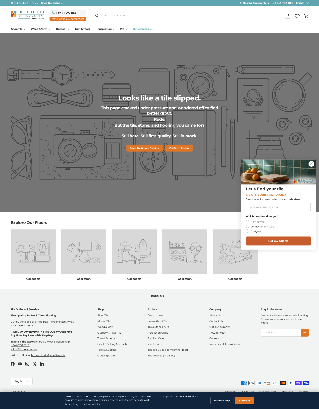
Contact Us (216, 321)
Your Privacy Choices (267, 391)
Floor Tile (102, 315)
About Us (215, 315)
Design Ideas (155, 315)
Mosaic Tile (103, 321)
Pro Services (155, 344)
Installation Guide (158, 332)
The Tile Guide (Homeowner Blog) (168, 349)
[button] (306, 16)
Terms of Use (303, 391)
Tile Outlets (21, 391)
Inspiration (104, 29)
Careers (214, 338)
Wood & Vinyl (39, 29)
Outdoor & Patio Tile (109, 332)
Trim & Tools (82, 29)
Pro (122, 29)
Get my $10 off (278, 240)
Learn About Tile (157, 321)
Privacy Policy (231, 391)
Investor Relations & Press (224, 344)
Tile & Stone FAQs (158, 326)
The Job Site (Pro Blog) (161, 355)
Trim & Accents (106, 338)
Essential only (222, 400)
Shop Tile (16, 29)
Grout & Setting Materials (112, 344)
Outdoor (61, 29)
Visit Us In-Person (179, 148)
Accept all (244, 400)
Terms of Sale (286, 391)
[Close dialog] (311, 164)
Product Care (156, 338)
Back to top (158, 295)
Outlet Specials (142, 29)
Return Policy (217, 332)
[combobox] (174, 15)
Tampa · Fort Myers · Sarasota (48, 355)
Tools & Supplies (106, 349)
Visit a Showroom (219, 326)
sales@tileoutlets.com (24, 349)
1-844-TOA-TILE (20, 345)
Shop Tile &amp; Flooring (144, 148)
